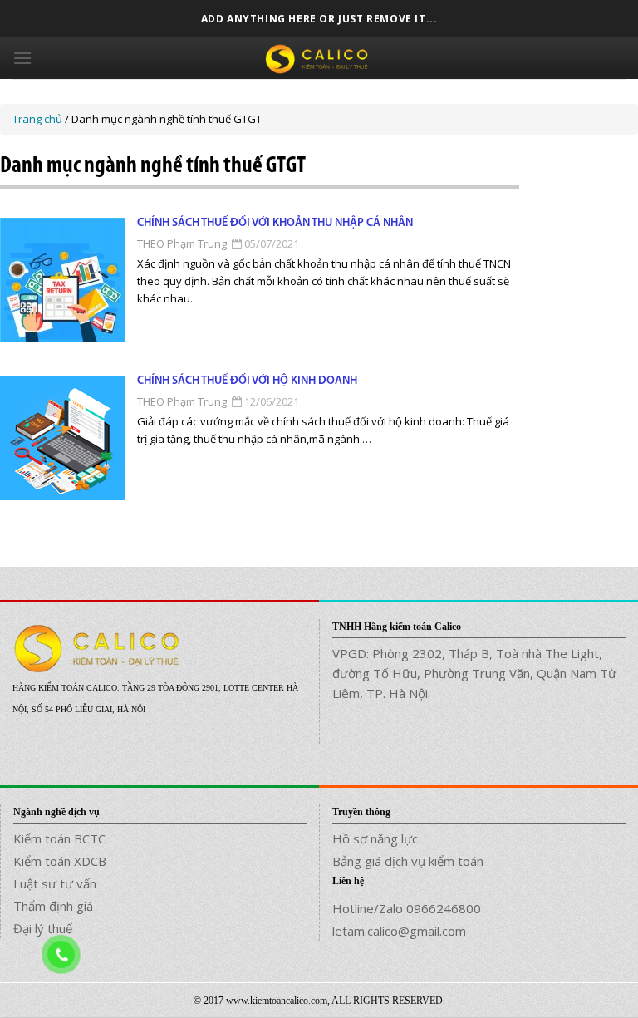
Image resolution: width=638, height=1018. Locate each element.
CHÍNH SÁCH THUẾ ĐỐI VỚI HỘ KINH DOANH (247, 381)
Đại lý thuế (42, 928)
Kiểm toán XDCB (59, 861)
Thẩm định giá (53, 906)
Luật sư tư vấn (54, 883)
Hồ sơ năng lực (375, 838)
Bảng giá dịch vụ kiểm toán (407, 861)
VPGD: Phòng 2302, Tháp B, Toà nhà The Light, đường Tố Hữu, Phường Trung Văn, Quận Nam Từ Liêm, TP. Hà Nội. (474, 673)
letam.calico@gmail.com (399, 930)
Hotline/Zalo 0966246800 (406, 908)
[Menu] (22, 57)
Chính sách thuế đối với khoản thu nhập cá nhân (275, 223)
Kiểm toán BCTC (59, 838)
